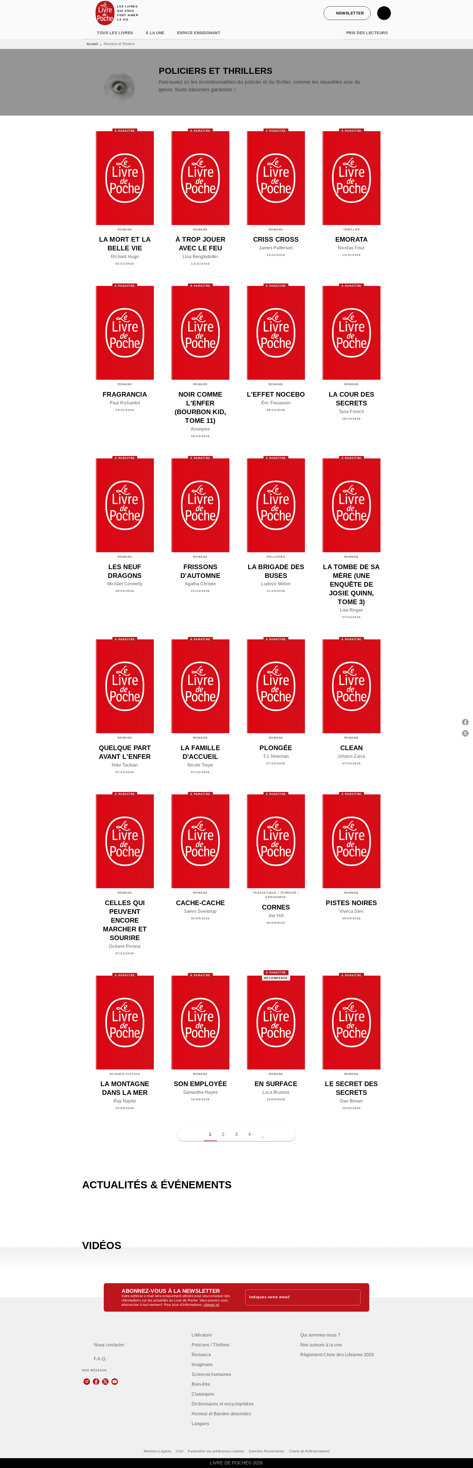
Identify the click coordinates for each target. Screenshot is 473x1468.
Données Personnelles (267, 1451)
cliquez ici (211, 1305)
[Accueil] (105, 13)
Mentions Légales (158, 1451)
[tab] (88, 32)
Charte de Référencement (309, 1451)
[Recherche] (384, 13)
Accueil (92, 44)
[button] (347, 13)
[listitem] (86, 1381)
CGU (179, 1451)
